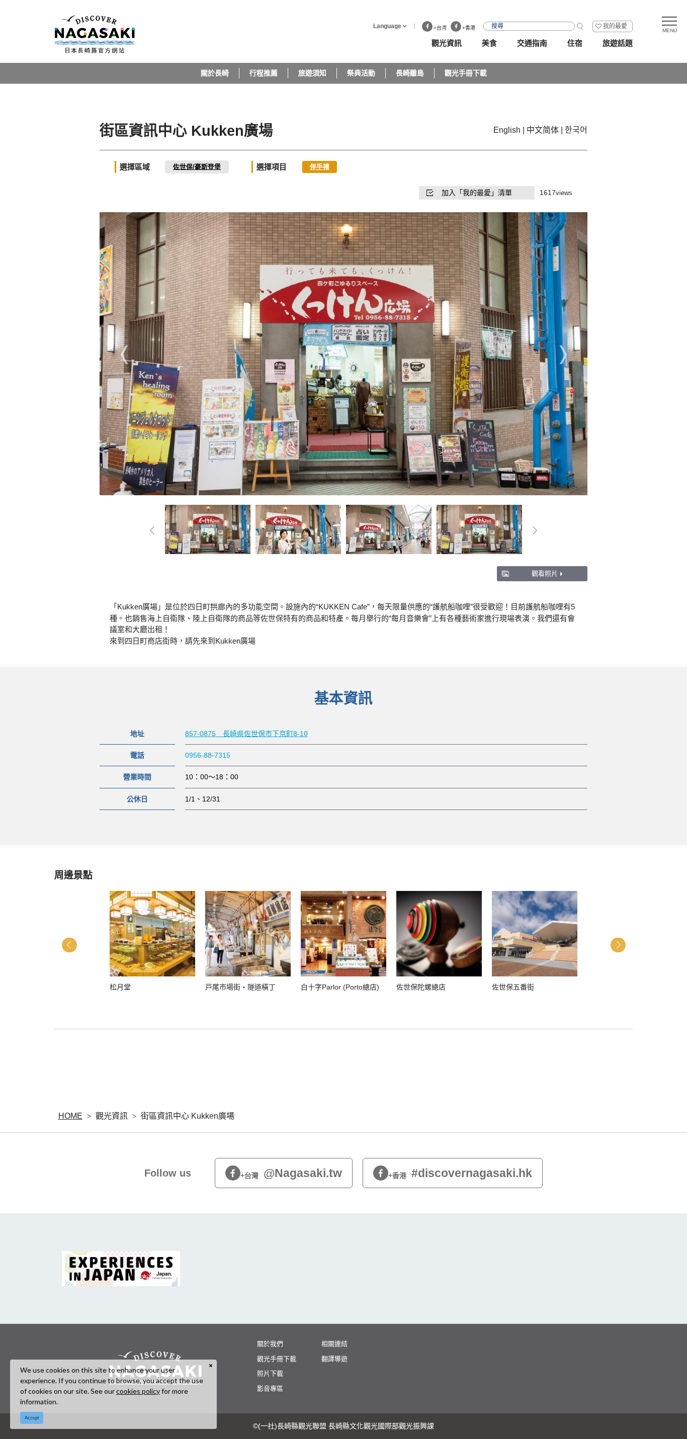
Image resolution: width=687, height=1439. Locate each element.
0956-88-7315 (207, 755)
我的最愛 (615, 26)
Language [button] (387, 26)
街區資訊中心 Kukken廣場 (187, 1116)
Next (563, 355)
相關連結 (334, 1343)
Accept (32, 1417)
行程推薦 (263, 73)
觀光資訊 (112, 1116)
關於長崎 (215, 73)
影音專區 (270, 1388)
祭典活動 (361, 73)
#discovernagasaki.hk (460, 1173)
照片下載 (270, 1373)
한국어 (576, 130)
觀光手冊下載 (466, 73)
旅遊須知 (312, 73)
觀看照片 (545, 573)
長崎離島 (410, 73)
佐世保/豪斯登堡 (197, 166)
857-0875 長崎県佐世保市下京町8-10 (246, 734)
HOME (70, 1116)
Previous (124, 355)
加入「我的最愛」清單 (477, 193)
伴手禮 (319, 166)
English (507, 130)
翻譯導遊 (334, 1359)
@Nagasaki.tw (291, 1173)
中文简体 (543, 130)
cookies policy (138, 1391)
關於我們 (270, 1343)
